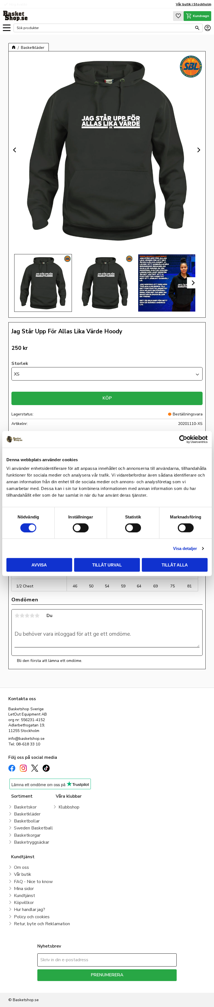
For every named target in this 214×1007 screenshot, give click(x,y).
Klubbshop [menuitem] (69, 807)
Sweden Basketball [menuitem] (33, 828)
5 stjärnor (37, 615)
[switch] (81, 527)
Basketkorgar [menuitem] (27, 835)
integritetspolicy (126, 985)
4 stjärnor (32, 615)
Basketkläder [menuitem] (27, 814)
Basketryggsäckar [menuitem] (31, 842)
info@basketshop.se (26, 738)
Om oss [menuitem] (21, 867)
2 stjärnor (22, 615)
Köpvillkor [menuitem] (24, 903)
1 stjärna (17, 615)
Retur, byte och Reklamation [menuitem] (42, 924)
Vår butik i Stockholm (193, 4)
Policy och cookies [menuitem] (32, 917)
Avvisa (39, 565)
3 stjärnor (27, 615)
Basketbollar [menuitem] (27, 821)
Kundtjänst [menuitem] (24, 896)
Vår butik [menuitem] (22, 874)
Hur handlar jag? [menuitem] (29, 909)
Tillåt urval (107, 565)
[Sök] (197, 28)
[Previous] (15, 150)
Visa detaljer (185, 548)
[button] (7, 28)
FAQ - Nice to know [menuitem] (33, 882)
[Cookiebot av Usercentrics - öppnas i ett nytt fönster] (183, 439)
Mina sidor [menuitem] (24, 889)
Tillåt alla (175, 565)
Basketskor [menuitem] (25, 807)
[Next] (199, 150)
